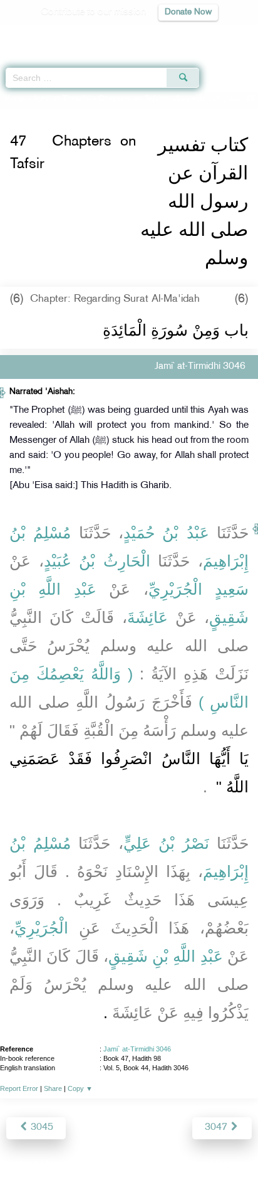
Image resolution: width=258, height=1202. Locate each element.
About (25, 1165)
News (58, 1165)
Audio (221, 34)
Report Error (19, 1088)
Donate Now (188, 12)
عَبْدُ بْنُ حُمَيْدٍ (166, 532)
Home (14, 99)
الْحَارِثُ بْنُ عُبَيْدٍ (97, 561)
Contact (191, 1165)
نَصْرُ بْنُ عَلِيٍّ (166, 843)
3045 (40, 1127)
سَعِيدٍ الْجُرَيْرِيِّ (198, 589)
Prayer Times (171, 34)
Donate (230, 1165)
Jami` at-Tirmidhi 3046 (137, 1049)
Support (95, 1165)
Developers (143, 1165)
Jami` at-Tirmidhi (61, 99)
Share (53, 1088)
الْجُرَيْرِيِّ (41, 928)
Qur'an (73, 34)
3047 (217, 1127)
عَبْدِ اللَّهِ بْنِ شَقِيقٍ (165, 956)
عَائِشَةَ (147, 617)
